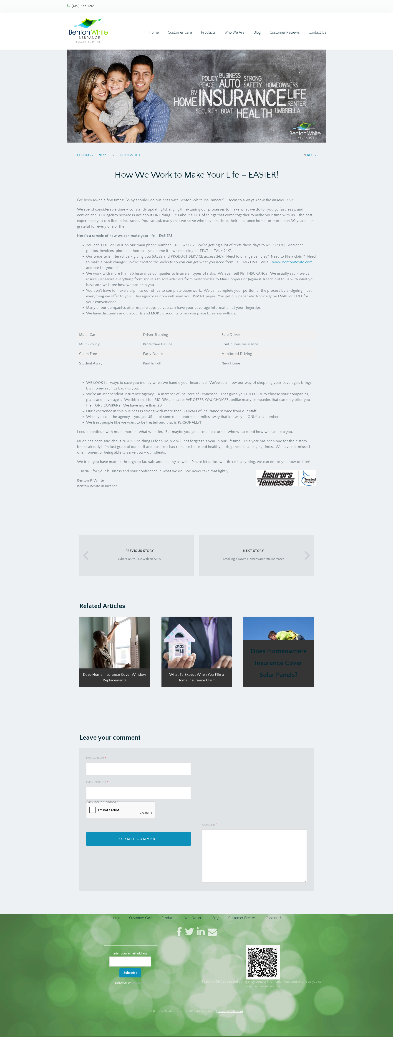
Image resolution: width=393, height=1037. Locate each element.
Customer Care (180, 32)
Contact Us (317, 32)
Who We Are (234, 32)
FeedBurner (138, 982)
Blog (257, 32)
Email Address (97, 782)
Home (154, 32)
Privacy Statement (230, 1011)
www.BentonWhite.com (292, 262)
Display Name (96, 758)
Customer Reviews (285, 32)
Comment (209, 824)
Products (208, 32)
